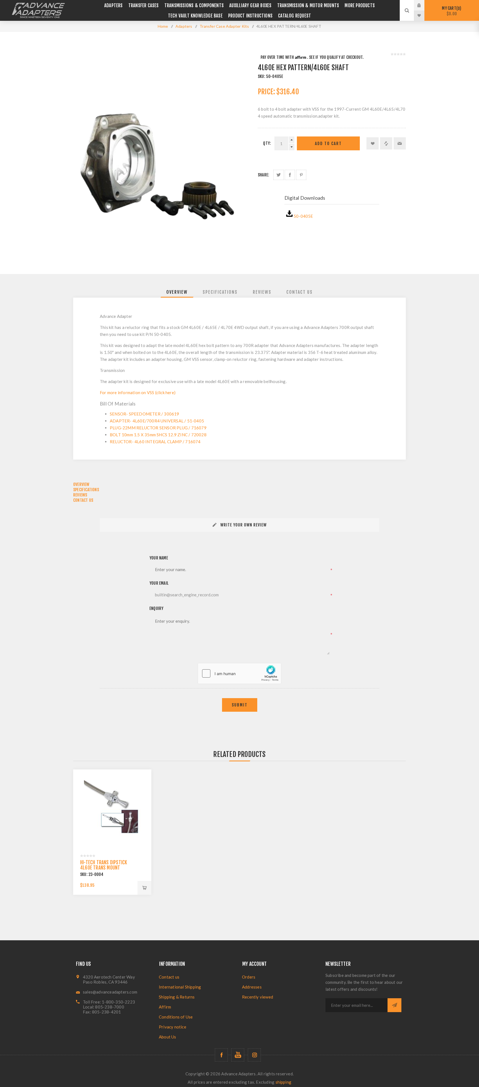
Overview (177, 292)
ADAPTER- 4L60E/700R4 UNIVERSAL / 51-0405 (157, 420)
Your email (159, 583)
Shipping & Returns (177, 996)
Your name (158, 558)
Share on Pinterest (301, 175)
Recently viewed (257, 996)
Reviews (262, 292)
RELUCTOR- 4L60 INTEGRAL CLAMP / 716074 (155, 441)
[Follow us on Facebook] (221, 1054)
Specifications (220, 292)
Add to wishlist (372, 143)
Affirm (165, 1006)
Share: (263, 175)
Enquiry (156, 608)
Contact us (169, 976)
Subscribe (394, 1005)
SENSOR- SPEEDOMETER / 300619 (144, 413)
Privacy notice (172, 1026)
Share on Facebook (290, 175)
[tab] (177, 292)
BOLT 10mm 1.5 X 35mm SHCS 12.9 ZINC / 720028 (158, 434)
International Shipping (180, 986)
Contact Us (299, 292)
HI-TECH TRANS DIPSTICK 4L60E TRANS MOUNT (103, 865)
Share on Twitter (278, 175)
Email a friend (400, 143)
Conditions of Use (176, 1016)
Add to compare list (386, 143)
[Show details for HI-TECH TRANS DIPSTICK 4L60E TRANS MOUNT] (112, 808)
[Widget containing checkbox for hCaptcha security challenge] (239, 673)
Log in (423, 5)
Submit (240, 705)
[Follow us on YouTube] (237, 1054)
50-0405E (303, 216)
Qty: (267, 143)
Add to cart (328, 143)
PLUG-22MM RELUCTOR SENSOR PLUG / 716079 (158, 427)
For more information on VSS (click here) (137, 392)
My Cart (451, 11)
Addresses (252, 986)
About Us (167, 1036)
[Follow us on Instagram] (254, 1054)
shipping (284, 1082)
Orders (248, 976)
